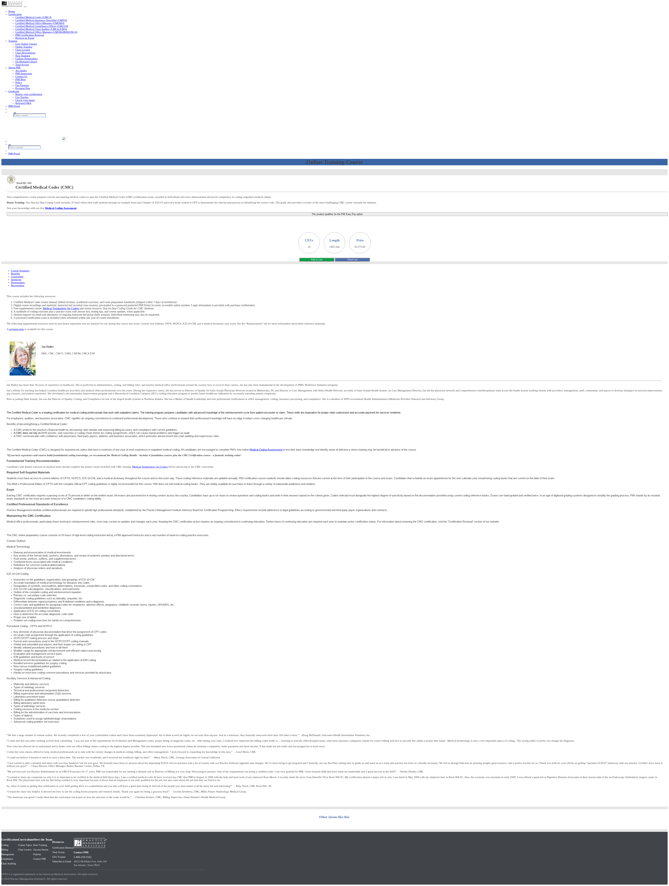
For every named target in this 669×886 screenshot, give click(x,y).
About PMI (14, 67)
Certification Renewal (63, 847)
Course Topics (25, 845)
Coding (5, 845)
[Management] (35, 128)
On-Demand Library (26, 61)
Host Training (22, 55)
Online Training (23, 46)
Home (11, 11)
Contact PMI (39, 859)
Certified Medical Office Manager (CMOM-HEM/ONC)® (46, 32)
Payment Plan (22, 88)
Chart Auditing (8, 863)
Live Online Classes (26, 43)
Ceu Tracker (22, 97)
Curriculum (17, 276)
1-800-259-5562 (83, 857)
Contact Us (21, 76)
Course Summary (20, 270)
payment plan (16, 329)
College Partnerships (26, 58)
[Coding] (35, 119)
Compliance (7, 859)
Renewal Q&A (23, 103)
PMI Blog (20, 79)
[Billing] (35, 122)
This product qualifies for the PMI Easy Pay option (337, 214)
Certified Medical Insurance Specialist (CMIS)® (41, 20)
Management (7, 854)
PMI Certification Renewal (29, 35)
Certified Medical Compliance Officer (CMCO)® (41, 26)
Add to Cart (316, 259)
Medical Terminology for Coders (61, 308)
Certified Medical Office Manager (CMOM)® (39, 23)
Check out (352, 259)
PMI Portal (14, 106)
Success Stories (40, 849)
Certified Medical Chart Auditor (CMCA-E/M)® (41, 29)
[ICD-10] (35, 132)
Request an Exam (24, 38)
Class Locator (22, 49)
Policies (37, 854)
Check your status (25, 100)
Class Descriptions (25, 52)
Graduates (13, 91)
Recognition (17, 285)
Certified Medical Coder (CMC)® (33, 17)
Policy (18, 82)
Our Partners (22, 85)
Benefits (15, 273)
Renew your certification (28, 94)
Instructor (16, 279)
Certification (15, 14)
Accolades (21, 70)
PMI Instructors (23, 73)
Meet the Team (42, 839)
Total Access (22, 64)
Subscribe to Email (61, 861)
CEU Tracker (59, 857)
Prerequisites (18, 282)
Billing (4, 849)
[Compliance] (35, 125)
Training (12, 41)
